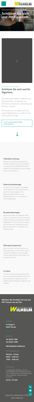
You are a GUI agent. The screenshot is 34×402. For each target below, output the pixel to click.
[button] (3, 3)
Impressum (9, 395)
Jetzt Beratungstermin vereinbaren (13, 123)
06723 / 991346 (12, 380)
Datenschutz (18, 395)
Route (8, 331)
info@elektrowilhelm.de (17, 346)
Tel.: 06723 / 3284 (11, 339)
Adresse (9, 321)
